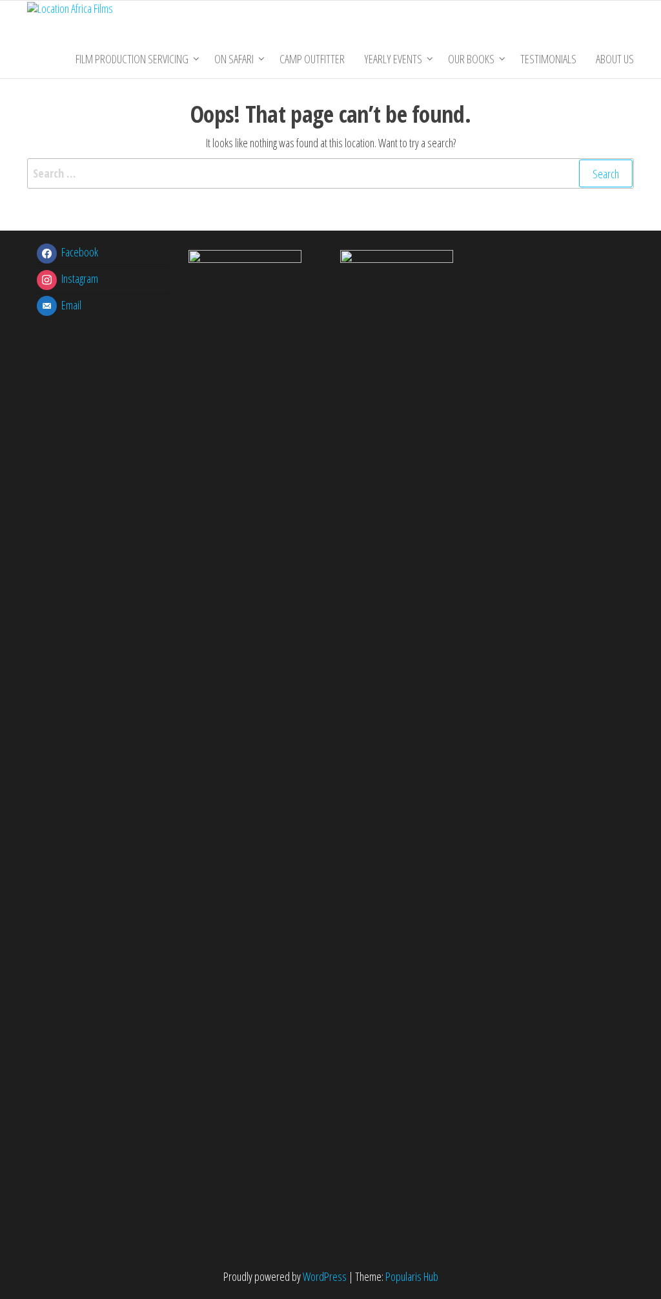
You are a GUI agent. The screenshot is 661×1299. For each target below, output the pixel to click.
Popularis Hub (411, 1276)
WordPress (325, 1276)
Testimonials (548, 59)
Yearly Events (393, 59)
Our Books (471, 59)
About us (615, 59)
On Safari (234, 59)
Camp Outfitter (312, 59)
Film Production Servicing (132, 59)
